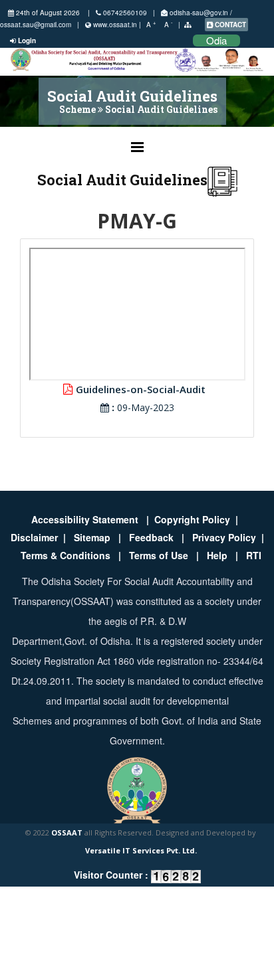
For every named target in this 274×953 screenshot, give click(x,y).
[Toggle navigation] (137, 144)
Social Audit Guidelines (161, 109)
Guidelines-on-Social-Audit (139, 389)
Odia (216, 40)
